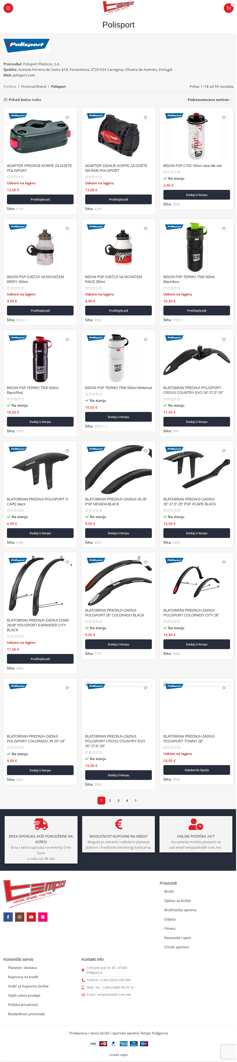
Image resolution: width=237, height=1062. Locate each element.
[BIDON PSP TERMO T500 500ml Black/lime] (196, 247)
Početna (9, 86)
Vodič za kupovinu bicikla (28, 986)
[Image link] (34, 893)
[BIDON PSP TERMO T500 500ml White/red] (118, 358)
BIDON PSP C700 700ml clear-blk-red (192, 166)
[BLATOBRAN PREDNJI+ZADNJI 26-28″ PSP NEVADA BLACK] (118, 470)
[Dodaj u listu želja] (67, 117)
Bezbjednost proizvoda (26, 1014)
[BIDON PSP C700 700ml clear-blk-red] (196, 136)
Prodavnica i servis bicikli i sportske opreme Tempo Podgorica (118, 1033)
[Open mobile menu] (8, 8)
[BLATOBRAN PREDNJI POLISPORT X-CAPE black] (40, 470)
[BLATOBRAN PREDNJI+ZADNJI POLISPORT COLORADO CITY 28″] (196, 581)
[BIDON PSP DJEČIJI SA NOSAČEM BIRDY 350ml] (40, 247)
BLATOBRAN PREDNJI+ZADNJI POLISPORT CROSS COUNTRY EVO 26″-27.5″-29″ (115, 741)
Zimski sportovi (176, 947)
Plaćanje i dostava (22, 967)
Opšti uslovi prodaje (24, 995)
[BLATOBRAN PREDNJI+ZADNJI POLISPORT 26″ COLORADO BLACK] (118, 581)
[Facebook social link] (8, 917)
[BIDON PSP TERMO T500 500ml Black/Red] (40, 358)
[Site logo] (118, 7)
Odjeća (169, 919)
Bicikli (169, 891)
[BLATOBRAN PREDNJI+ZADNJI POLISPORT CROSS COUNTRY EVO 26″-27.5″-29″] (118, 707)
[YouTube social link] (31, 917)
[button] (196, 195)
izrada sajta (118, 1055)
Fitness (169, 928)
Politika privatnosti (23, 1004)
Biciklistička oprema (180, 910)
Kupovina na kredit (23, 976)
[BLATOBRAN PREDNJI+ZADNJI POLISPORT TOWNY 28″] (196, 707)
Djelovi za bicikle (177, 900)
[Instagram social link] (19, 917)
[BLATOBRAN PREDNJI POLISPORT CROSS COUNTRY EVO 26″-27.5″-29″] (196, 358)
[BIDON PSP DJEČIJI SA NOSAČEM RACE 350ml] (118, 247)
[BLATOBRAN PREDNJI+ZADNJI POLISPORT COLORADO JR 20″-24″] (40, 707)
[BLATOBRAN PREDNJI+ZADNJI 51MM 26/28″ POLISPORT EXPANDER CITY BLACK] (40, 586)
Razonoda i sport (177, 937)
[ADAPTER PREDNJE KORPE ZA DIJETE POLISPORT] (40, 136)
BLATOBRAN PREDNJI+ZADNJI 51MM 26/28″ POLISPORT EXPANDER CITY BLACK (38, 625)
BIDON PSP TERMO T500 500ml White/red (118, 388)
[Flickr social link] (42, 917)
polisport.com (24, 75)
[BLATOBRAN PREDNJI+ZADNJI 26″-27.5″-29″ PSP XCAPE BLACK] (196, 470)
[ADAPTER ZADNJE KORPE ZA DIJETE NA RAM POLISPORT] (118, 136)
